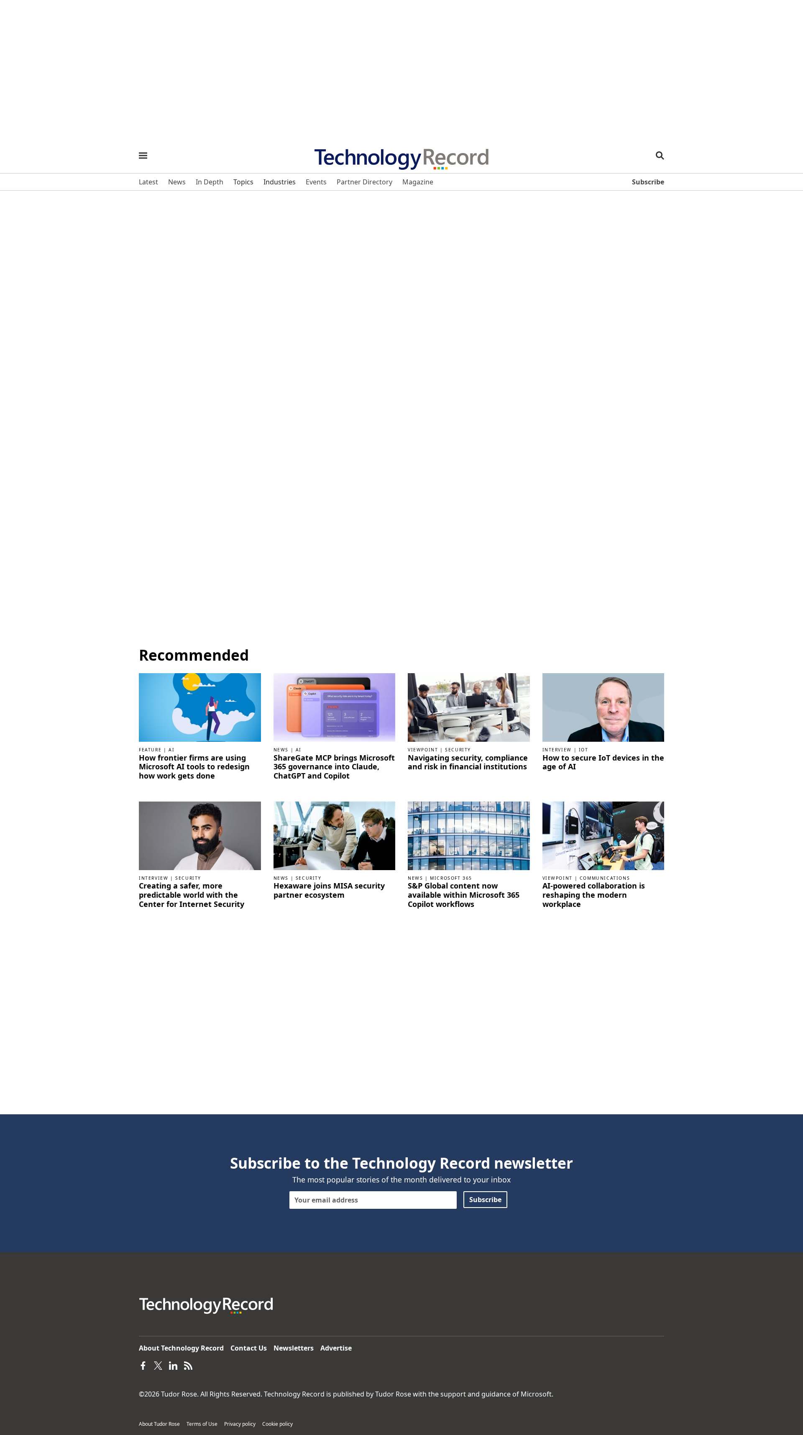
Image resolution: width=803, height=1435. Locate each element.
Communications (605, 878)
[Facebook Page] (143, 1364)
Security (458, 750)
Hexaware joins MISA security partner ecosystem (329, 890)
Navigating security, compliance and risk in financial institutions (468, 762)
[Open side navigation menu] (143, 155)
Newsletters (294, 1348)
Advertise (336, 1348)
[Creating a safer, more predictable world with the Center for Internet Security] (200, 835)
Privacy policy (240, 1423)
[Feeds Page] (188, 1364)
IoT (583, 750)
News (281, 750)
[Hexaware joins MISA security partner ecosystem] (335, 835)
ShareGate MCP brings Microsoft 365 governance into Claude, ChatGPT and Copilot (334, 767)
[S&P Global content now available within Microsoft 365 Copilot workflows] (469, 835)
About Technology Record (181, 1348)
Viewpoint (423, 750)
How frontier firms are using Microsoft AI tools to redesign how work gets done (194, 767)
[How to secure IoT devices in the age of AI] (603, 706)
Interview (557, 750)
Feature (150, 750)
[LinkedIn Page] (173, 1364)
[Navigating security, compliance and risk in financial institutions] (469, 706)
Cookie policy (277, 1423)
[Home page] (401, 156)
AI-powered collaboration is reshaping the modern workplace (593, 895)
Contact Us (248, 1348)
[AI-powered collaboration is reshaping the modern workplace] (603, 835)
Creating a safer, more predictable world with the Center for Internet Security (191, 895)
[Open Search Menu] (660, 155)
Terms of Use (202, 1423)
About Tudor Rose (159, 1423)
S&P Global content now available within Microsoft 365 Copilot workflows (463, 895)
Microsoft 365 (451, 878)
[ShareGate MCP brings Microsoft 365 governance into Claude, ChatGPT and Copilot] (335, 706)
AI (171, 750)
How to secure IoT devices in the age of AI (603, 762)
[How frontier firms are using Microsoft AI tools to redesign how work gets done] (200, 706)
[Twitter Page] (158, 1364)
